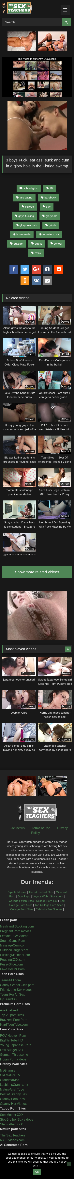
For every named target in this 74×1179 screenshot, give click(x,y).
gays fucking (26, 215)
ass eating (26, 197)
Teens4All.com (10, 980)
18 (51, 188)
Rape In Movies (16, 892)
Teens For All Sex (12, 994)
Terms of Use (41, 828)
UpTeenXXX (9, 999)
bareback (50, 197)
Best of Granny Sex (13, 1094)
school (58, 243)
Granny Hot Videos (13, 1103)
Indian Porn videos (13, 1059)
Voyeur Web (40, 896)
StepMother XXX (11, 1114)
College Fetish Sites (21, 900)
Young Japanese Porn (15, 1045)
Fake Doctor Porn (12, 969)
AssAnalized (9, 1010)
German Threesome (14, 1054)
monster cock (50, 234)
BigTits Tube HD (11, 1040)
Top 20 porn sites (12, 1015)
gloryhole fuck (28, 225)
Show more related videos (37, 572)
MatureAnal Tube (12, 1089)
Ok (37, 1171)
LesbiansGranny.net (14, 1084)
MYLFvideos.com (12, 1140)
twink (38, 252)
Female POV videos (14, 936)
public (38, 243)
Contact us (17, 828)
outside (18, 243)
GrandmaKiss (9, 1080)
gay (48, 206)
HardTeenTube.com (14, 1024)
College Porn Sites (21, 909)
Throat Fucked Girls (41, 892)
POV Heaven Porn (13, 1035)
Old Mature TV (10, 1075)
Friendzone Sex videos (16, 989)
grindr (52, 225)
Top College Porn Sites (49, 905)
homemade (23, 234)
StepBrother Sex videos (16, 1119)
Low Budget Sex (11, 1050)
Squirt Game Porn (12, 940)
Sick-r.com (56, 896)
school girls (30, 188)
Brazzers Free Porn (13, 1019)
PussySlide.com (11, 964)
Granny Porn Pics (12, 1099)
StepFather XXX (11, 1124)
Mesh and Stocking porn (17, 926)
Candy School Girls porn (17, 985)
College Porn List (46, 900)
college (29, 206)
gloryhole (51, 215)
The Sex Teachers (12, 1135)
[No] (69, 1164)
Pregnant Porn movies (15, 931)
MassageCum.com (13, 945)
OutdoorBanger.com (14, 950)
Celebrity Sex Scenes (49, 909)
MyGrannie (7, 1070)
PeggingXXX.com (12, 959)
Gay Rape (24, 896)
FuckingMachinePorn (15, 955)
